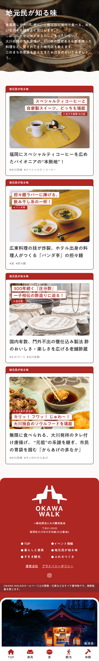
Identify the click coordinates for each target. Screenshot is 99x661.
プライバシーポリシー (57, 566)
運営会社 (32, 566)
